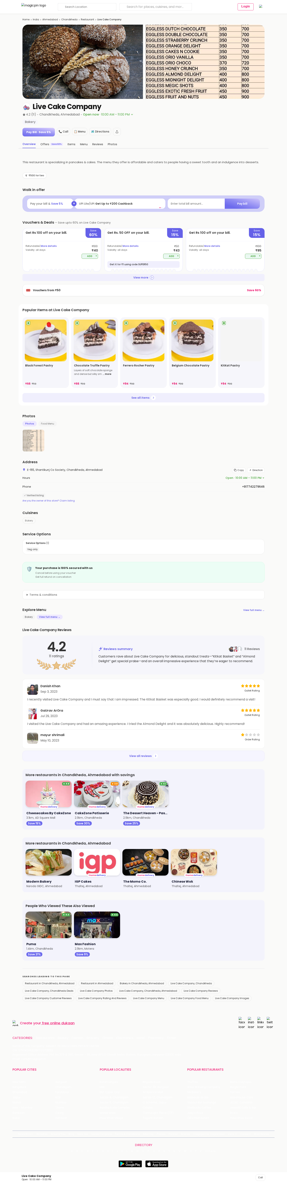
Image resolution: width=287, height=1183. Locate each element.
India (36, 19)
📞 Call (63, 131)
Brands (185, 1134)
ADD (92, 256)
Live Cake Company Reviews (201, 990)
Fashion (77, 1038)
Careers (245, 1134)
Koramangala (109, 1082)
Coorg (59, 1113)
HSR (102, 1087)
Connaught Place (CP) (158, 1113)
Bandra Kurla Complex (115, 1108)
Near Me (82, 1134)
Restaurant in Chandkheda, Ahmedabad (49, 983)
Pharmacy (156, 1038)
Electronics (124, 1038)
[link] (45, 352)
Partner (173, 1134)
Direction (257, 470)
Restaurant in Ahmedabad (97, 983)
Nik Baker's (194, 1092)
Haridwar (61, 1118)
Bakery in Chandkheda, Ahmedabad (142, 983)
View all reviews (140, 756)
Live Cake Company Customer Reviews (48, 998)
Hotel (140, 1038)
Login (245, 6)
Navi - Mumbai (22, 1108)
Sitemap (148, 1134)
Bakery (29, 520)
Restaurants (45, 1038)
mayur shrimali (52, 735)
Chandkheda (69, 19)
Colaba (147, 1108)
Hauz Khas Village (111, 1118)
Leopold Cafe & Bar (243, 1108)
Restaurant (87, 19)
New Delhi (19, 1082)
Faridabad (62, 1092)
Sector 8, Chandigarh (114, 1097)
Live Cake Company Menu (148, 998)
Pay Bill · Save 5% (38, 132)
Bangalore (19, 1087)
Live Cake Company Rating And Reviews (102, 998)
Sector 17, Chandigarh (157, 1097)
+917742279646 (253, 487)
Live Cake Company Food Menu (190, 998)
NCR (58, 1097)
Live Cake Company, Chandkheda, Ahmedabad (148, 990)
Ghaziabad (19, 1092)
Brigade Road (151, 1082)
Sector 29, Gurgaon (156, 1087)
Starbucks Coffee (199, 1108)
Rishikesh (18, 1113)
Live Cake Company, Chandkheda (191, 983)
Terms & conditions (43, 595)
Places (161, 1134)
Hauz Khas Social (241, 1118)
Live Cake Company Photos (96, 990)
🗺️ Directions (100, 131)
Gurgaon (61, 1082)
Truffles (192, 1082)
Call (260, 1177)
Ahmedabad (50, 19)
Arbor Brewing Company (203, 1087)
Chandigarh (63, 1087)
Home (25, 19)
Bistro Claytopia (240, 1082)
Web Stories (261, 1134)
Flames (235, 1092)
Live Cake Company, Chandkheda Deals (49, 990)
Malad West (108, 1113)
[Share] (117, 132)
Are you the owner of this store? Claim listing (48, 500)
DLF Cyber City (109, 1092)
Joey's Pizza (195, 1113)
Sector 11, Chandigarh (114, 1102)
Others (210, 1151)
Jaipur (16, 1097)
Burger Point (238, 1087)
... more (106, 374)
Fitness (107, 1038)
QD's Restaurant (198, 1118)
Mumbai (60, 1102)
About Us (42, 1134)
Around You (58, 1134)
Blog (71, 1134)
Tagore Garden (153, 1118)
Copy (240, 470)
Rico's (234, 1113)
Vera (231, 1134)
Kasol (16, 1118)
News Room (25, 1134)
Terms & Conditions (127, 1134)
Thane (59, 1108)
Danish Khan (50, 686)
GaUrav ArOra (51, 710)
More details (49, 246)
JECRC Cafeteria (241, 1102)
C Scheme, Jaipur (155, 1102)
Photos (29, 423)
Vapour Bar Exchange (201, 1102)
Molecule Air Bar (198, 1097)
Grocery (92, 1038)
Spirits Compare (101, 1134)
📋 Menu (80, 131)
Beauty (63, 1038)
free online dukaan (58, 1023)
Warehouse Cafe (241, 1097)
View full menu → (254, 610)
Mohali (16, 1102)
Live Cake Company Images (232, 998)
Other (171, 1038)
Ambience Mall (153, 1092)
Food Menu (47, 423)
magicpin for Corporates (209, 1134)
